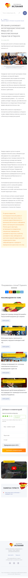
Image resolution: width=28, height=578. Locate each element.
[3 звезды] (14, 287)
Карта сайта (10, 555)
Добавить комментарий (14, 450)
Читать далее (5, 320)
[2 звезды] (12, 287)
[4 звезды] (15, 287)
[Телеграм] (18, 563)
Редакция (18, 555)
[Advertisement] (14, 134)
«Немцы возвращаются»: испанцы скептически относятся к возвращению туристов (12, 366)
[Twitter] (14, 292)
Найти (19, 13)
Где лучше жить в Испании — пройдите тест (13, 493)
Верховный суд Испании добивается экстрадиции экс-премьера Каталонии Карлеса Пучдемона (14, 392)
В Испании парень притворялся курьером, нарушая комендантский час (12, 340)
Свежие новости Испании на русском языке (13, 305)
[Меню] (25, 13)
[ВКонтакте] (7, 292)
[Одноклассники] (10, 292)
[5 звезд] (16, 287)
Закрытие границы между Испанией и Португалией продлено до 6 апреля (13, 315)
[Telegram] (22, 292)
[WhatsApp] (18, 292)
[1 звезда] (11, 287)
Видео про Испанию (14, 473)
